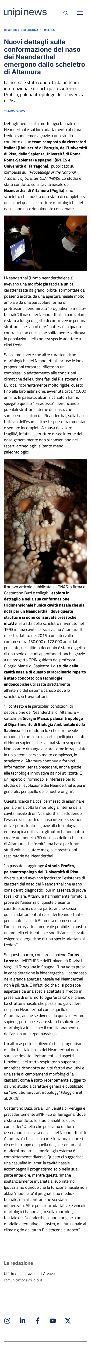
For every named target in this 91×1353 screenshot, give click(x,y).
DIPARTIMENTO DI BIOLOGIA (21, 30)
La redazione (18, 1263)
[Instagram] (7, 1320)
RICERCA (49, 30)
